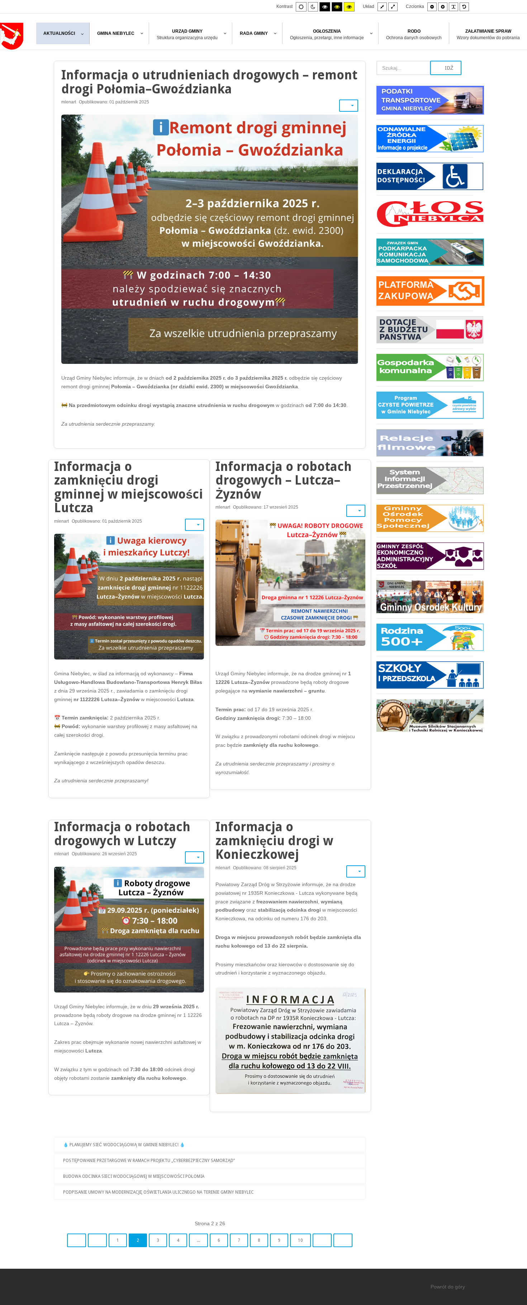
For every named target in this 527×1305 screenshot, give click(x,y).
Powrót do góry (448, 1287)
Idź (448, 68)
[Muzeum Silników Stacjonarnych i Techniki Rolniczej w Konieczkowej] (424, 713)
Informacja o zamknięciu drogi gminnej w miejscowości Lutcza (128, 487)
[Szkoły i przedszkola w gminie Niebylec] (424, 675)
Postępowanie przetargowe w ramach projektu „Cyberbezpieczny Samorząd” (149, 1160)
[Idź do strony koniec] (342, 1240)
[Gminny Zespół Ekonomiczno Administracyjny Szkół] (424, 556)
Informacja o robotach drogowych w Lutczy (122, 833)
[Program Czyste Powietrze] (424, 405)
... (198, 1240)
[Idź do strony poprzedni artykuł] (97, 1240)
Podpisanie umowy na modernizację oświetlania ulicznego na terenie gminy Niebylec (158, 1192)
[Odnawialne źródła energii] (424, 138)
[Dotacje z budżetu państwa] (424, 329)
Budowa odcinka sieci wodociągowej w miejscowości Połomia (133, 1176)
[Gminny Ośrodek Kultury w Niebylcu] (424, 596)
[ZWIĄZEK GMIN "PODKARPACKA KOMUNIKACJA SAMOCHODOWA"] (424, 252)
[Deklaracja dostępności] (424, 176)
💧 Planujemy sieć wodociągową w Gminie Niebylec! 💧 (124, 1144)
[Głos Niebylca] (424, 214)
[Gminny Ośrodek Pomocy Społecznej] (424, 518)
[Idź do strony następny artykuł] (322, 1240)
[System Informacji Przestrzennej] (424, 480)
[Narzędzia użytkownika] (348, 106)
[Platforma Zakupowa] (424, 291)
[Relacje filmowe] (424, 443)
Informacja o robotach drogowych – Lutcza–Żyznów (283, 480)
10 (300, 1240)
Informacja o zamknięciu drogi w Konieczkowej (274, 840)
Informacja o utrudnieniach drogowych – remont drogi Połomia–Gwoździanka (209, 82)
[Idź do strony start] (76, 1240)
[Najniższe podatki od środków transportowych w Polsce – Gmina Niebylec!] (424, 103)
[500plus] (424, 637)
